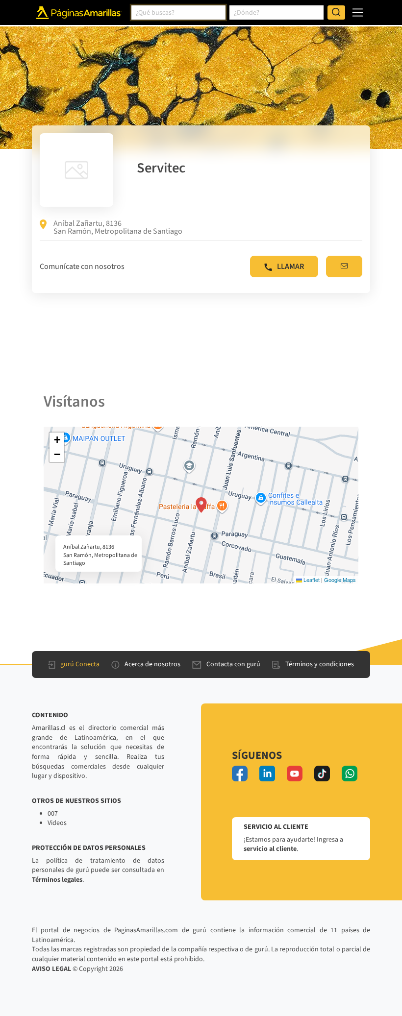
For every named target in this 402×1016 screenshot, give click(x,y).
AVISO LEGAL (51, 969)
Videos (57, 823)
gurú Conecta (80, 664)
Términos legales (57, 880)
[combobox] (178, 12)
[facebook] (240, 773)
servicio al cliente (270, 849)
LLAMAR (290, 266)
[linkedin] (267, 773)
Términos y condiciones (319, 664)
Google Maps (340, 579)
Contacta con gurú (233, 664)
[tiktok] (322, 773)
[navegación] (357, 12)
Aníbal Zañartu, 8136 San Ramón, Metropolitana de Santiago (117, 227)
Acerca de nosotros (152, 664)
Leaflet (311, 579)
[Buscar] (336, 12)
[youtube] (294, 773)
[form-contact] (344, 266)
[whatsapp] (349, 773)
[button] (201, 505)
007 (53, 814)
